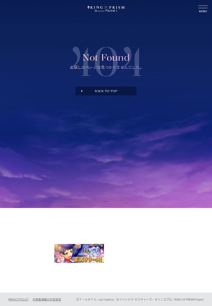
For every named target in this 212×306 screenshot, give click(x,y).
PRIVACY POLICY (18, 299)
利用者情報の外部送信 (47, 299)
